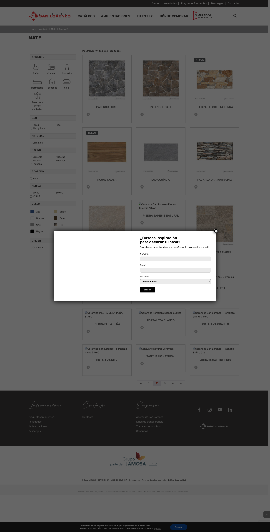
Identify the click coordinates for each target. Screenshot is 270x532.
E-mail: (143, 265)
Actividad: (145, 276)
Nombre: (144, 254)
